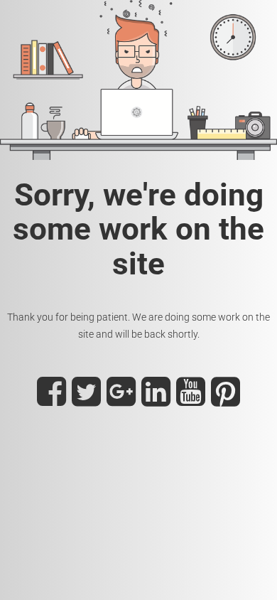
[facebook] (51, 400)
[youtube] (190, 400)
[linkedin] (155, 400)
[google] (121, 400)
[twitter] (86, 400)
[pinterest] (225, 400)
